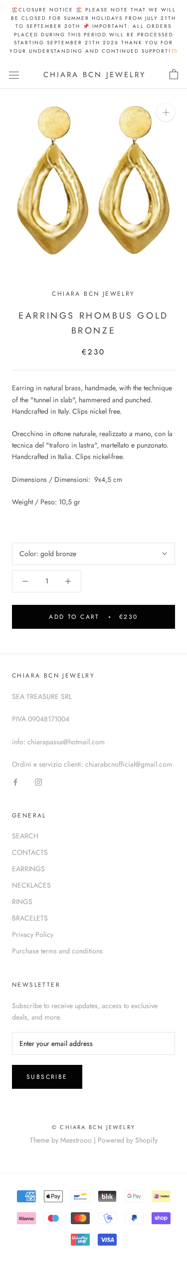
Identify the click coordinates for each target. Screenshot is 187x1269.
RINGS (22, 902)
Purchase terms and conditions (57, 951)
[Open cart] (174, 75)
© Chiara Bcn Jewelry (93, 1127)
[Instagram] (38, 781)
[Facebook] (15, 781)
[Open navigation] (14, 75)
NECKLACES (31, 885)
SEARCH (25, 836)
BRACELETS (30, 918)
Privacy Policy (32, 934)
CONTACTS (30, 852)
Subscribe (47, 1076)
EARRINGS (28, 869)
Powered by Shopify (128, 1140)
